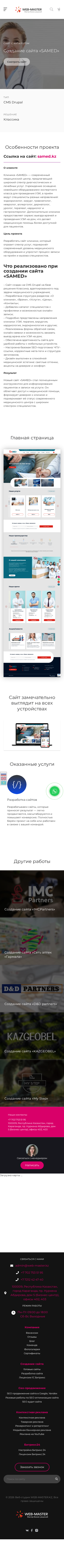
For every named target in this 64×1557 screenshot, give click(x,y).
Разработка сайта (32, 1373)
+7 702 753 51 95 (32, 1272)
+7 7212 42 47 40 (32, 1279)
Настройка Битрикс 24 (32, 1450)
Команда (32, 1345)
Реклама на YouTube (32, 1434)
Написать (32, 1165)
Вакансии (32, 1332)
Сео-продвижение (32, 1388)
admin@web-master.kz (32, 1265)
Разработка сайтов (22, 799)
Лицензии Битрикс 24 (32, 1454)
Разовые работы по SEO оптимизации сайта (32, 1397)
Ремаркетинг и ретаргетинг (32, 1425)
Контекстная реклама (32, 1412)
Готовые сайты (32, 1369)
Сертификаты (32, 1353)
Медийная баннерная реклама (32, 1430)
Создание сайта (32, 1364)
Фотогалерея (32, 1349)
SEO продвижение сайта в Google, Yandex (32, 1393)
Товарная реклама (32, 1421)
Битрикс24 (32, 1444)
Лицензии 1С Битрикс (32, 1377)
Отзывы (32, 1336)
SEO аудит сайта (32, 1401)
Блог (32, 1341)
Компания (32, 1327)
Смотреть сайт (16, 61)
